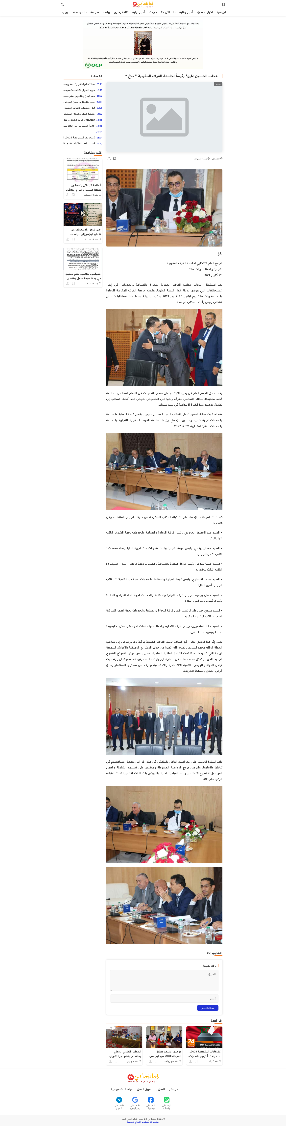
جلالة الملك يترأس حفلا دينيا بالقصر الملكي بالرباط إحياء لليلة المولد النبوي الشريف (79, 125)
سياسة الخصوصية (122, 1089)
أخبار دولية (138, 12)
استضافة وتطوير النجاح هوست (143, 1121)
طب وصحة (80, 12)
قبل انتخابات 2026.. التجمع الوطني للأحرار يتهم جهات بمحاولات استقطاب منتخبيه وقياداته (79, 107)
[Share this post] (109, 158)
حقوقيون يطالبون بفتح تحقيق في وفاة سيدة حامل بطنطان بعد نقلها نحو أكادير (79, 95)
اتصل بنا (160, 1089)
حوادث (153, 12)
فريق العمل (144, 1089)
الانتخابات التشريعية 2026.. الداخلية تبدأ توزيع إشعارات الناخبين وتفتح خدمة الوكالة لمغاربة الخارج (79, 137)
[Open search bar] (62, 4)
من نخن (173, 1089)
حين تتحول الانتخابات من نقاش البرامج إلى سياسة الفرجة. (79, 90)
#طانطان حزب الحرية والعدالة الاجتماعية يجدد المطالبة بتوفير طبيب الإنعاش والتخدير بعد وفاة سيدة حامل (79, 119)
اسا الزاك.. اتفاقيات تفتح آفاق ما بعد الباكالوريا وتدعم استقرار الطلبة (79, 143)
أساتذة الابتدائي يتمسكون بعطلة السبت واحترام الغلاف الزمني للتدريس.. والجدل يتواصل (79, 84)
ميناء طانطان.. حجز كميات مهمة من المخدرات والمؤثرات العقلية (79, 101)
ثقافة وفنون (121, 12)
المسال (216, 158)
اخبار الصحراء (205, 12)
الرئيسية (221, 12)
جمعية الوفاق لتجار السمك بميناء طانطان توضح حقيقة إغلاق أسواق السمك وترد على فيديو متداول (79, 113)
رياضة (106, 12)
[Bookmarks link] (223, 4)
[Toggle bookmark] (115, 158)
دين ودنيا (64, 12)
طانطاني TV (168, 12)
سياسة (95, 12)
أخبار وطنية (186, 12)
